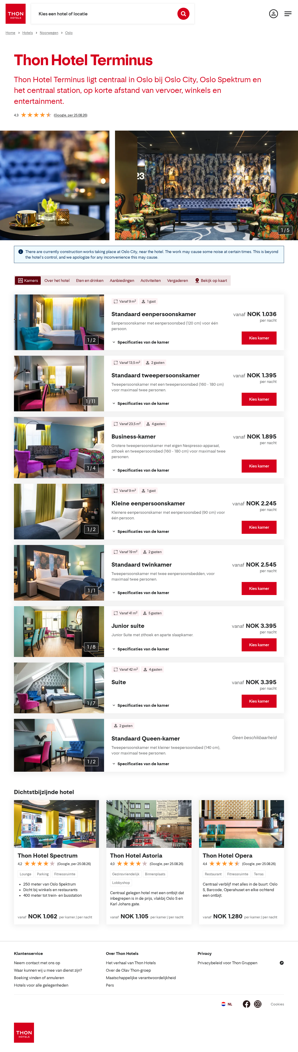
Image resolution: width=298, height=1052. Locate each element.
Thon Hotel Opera (227, 855)
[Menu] (288, 13)
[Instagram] (257, 1004)
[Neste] (292, 185)
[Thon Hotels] (16, 14)
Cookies (277, 1004)
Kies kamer (259, 338)
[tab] (27, 280)
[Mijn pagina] (273, 13)
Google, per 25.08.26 (70, 115)
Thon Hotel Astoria (136, 855)
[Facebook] (246, 1004)
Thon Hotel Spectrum (48, 855)
